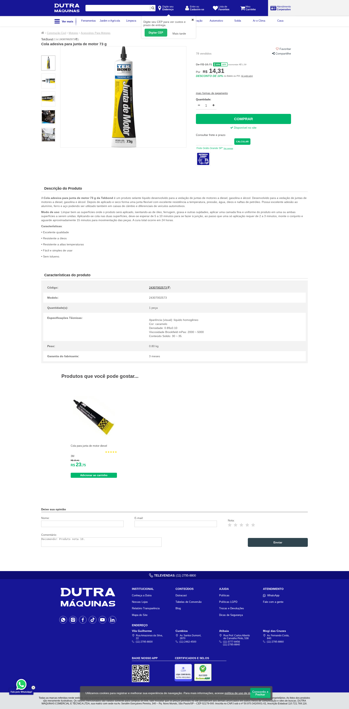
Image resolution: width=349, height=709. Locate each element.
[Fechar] (33, 688)
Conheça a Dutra (141, 595)
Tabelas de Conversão (189, 601)
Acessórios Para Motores (95, 33)
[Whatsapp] (63, 619)
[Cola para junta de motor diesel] (94, 437)
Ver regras (228, 148)
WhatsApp (273, 595)
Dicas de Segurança (231, 615)
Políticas (224, 595)
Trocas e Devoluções (231, 608)
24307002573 (67, 39)
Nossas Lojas (140, 601)
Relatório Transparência (146, 608)
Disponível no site (244, 127)
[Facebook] (83, 619)
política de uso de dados (240, 693)
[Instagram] (73, 619)
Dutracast (181, 595)
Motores (73, 33)
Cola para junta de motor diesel (89, 445)
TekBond (47, 39)
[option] (123, 96)
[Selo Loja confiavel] (184, 672)
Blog (178, 608)
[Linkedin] (112, 619)
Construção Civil (56, 33)
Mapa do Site (139, 615)
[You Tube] (102, 619)
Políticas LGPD (228, 601)
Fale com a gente (273, 601)
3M (72, 456)
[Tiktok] (93, 619)
